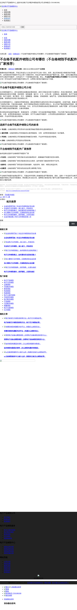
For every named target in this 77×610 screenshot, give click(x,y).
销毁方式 (7, 16)
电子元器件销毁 (9, 295)
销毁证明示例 (9, 549)
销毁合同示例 (9, 547)
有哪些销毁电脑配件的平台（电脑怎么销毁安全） (21, 331)
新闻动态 (7, 18)
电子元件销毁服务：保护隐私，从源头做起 (19, 214)
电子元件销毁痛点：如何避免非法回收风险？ (20, 210)
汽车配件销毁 (9, 303)
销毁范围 (7, 12)
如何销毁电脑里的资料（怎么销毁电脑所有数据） (21, 348)
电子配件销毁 (9, 299)
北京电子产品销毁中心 (35, 583)
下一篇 (7, 197)
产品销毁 (7, 301)
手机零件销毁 (9, 297)
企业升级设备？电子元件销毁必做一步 (17, 217)
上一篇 (2, 197)
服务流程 (7, 14)
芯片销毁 (7, 310)
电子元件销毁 (9, 282)
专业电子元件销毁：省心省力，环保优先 (18, 208)
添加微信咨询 (9, 599)
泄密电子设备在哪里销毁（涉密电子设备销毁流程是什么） (25, 339)
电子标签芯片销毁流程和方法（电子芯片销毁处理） (22, 322)
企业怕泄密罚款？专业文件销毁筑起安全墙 (19, 206)
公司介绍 (7, 561)
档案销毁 (7, 305)
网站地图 (47, 583)
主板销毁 (7, 284)
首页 (5, 10)
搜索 (1, 220)
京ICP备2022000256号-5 (60, 583)
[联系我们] (6, 589)
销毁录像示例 (9, 553)
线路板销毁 (8, 538)
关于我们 (7, 517)
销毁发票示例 (9, 551)
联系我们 (7, 20)
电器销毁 (7, 293)
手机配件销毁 (9, 195)
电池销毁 (7, 291)
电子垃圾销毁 (9, 308)
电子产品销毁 (9, 280)
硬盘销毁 (7, 289)
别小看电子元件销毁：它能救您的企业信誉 (19, 212)
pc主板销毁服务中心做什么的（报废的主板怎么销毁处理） (25, 356)
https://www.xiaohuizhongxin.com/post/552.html (17, 190)
